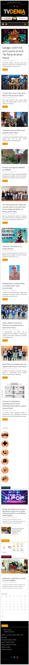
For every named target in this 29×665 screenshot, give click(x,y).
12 (10, 604)
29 (21, 609)
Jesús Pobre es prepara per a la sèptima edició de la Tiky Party (14, 365)
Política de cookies (5, 647)
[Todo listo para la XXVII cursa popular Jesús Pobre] (14, 113)
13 (14, 604)
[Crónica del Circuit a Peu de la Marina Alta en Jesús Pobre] (14, 76)
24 (2, 609)
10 (2, 604)
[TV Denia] (3, 24)
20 (14, 606)
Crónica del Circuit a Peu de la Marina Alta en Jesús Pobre (13, 94)
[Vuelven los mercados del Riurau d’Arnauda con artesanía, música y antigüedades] (6, 527)
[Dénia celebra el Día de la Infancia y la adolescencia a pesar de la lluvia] (14, 305)
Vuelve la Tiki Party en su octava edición (12, 247)
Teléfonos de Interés (9, 631)
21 (17, 606)
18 (6, 606)
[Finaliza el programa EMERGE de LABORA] (14, 150)
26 (10, 609)
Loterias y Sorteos (7, 630)
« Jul (2, 616)
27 (14, 609)
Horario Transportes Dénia (7, 642)
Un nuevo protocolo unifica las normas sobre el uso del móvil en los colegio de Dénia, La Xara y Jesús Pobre (14, 208)
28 (17, 609)
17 (2, 606)
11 (6, 604)
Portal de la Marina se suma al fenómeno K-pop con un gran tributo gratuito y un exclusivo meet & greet (14, 512)
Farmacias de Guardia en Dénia (8, 639)
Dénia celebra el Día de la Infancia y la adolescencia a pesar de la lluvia (13, 325)
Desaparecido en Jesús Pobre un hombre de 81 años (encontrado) (13, 285)
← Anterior (4, 428)
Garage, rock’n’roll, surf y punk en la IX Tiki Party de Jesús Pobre (12, 52)
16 (25, 604)
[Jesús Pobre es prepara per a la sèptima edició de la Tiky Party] (14, 347)
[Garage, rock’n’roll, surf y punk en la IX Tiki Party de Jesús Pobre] (14, 30)
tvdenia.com (14, 60)
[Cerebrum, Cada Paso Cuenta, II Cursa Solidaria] (14, 560)
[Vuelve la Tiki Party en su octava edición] (14, 229)
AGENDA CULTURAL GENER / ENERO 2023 (12, 635)
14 (17, 604)
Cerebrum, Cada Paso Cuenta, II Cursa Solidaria (14, 579)
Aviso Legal (4, 637)
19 (10, 606)
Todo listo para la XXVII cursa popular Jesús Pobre (13, 131)
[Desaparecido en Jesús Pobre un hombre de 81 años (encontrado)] (14, 266)
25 (6, 609)
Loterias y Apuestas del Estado (8, 644)
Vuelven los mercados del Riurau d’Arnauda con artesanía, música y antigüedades (18, 531)
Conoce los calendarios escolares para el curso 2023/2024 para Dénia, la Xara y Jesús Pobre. (14, 404)
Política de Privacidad (6, 649)
